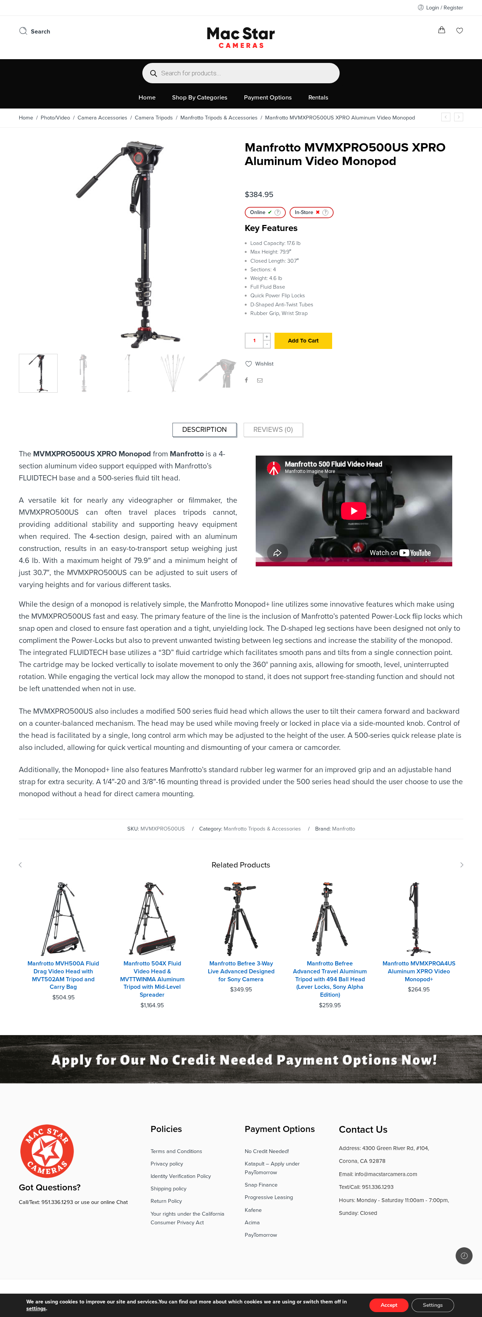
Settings (433, 1305)
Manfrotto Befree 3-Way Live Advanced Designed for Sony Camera (241, 971)
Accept (389, 1305)
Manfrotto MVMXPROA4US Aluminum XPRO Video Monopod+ (419, 971)
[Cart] (441, 31)
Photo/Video (55, 118)
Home (26, 118)
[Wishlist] (459, 31)
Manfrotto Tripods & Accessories (219, 118)
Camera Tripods (154, 118)
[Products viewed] (464, 1255)
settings (36, 1308)
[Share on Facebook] (246, 380)
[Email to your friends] (260, 380)
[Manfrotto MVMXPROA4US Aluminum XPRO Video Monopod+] (458, 117)
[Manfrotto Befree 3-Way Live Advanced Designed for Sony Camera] (241, 919)
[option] (128, 246)
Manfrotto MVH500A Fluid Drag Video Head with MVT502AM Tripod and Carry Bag (63, 975)
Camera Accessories (102, 118)
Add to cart (303, 340)
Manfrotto (343, 829)
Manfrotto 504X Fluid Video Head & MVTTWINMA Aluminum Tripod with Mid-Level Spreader (152, 979)
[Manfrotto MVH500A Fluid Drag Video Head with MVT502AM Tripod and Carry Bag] (63, 919)
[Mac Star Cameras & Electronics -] (241, 36)
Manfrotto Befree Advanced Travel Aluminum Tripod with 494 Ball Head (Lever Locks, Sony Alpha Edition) (330, 979)
